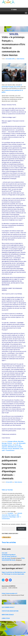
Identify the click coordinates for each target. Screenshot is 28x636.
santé (21, 448)
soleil (3, 450)
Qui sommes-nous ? (8, 607)
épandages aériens (7, 445)
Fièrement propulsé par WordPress (10, 623)
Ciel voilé (4, 553)
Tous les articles (9, 542)
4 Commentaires (10, 450)
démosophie (22, 443)
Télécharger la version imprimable (14, 574)
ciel (17, 443)
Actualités (10, 513)
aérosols (19, 513)
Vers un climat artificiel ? (9, 556)
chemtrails (5, 515)
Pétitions (9, 443)
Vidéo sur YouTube (7, 490)
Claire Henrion (20, 58)
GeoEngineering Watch (8, 554)
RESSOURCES (16, 448)
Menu (15, 9)
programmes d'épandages (9, 517)
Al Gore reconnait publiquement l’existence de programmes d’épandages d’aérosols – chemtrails (11, 467)
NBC (18, 515)
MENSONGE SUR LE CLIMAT (15, 447)
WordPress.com (11, 625)
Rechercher (21, 529)
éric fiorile (15, 445)
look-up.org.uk (6, 558)
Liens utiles (6, 618)
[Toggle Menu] (26, 13)
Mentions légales (8, 614)
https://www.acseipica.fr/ (9, 593)
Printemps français (7, 448)
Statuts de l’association (10, 611)
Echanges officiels (12, 441)
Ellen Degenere (12, 515)
